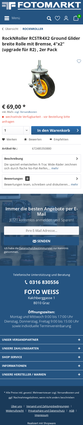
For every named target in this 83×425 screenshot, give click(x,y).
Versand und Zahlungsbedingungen (47, 406)
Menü (16, 18)
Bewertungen (13, 178)
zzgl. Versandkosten (26, 112)
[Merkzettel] (58, 18)
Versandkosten (65, 392)
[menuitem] (12, 18)
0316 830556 (44, 282)
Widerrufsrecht (15, 410)
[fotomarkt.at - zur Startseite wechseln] (41, 7)
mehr (55, 168)
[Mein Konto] (67, 18)
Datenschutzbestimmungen (36, 248)
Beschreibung (13, 158)
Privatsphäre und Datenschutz (46, 410)
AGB (71, 410)
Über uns (16, 406)
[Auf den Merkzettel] (79, 61)
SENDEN (43, 241)
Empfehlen (60, 139)
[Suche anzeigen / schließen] (49, 18)
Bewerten (35, 139)
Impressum (41, 415)
